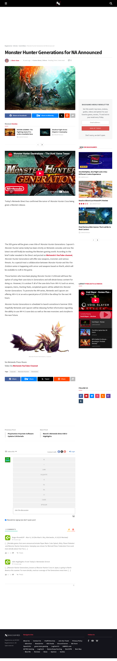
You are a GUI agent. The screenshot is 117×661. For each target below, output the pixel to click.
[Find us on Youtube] (86, 396)
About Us (26, 641)
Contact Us (37, 641)
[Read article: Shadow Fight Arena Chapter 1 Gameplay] (45, 132)
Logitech (40, 649)
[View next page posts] (42, 144)
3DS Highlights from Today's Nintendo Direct (31, 562)
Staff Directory (49, 641)
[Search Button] (111, 3)
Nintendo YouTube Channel (25, 365)
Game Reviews (86, 195)
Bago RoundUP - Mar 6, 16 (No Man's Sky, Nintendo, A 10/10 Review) (40, 537)
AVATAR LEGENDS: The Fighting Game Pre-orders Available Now (25, 132)
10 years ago (27, 60)
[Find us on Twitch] (108, 396)
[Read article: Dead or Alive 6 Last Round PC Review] (95, 189)
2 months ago (23, 137)
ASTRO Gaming (28, 649)
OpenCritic (27, 646)
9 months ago (58, 135)
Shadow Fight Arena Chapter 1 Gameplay (59, 131)
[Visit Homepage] (58, 3)
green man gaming (41, 646)
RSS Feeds (50, 644)
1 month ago (96, 204)
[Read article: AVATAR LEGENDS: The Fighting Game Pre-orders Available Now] (10, 132)
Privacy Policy (77, 641)
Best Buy (78, 649)
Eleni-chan (15, 60)
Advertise (28, 644)
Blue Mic (28, 652)
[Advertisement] (58, 26)
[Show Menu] (6, 3)
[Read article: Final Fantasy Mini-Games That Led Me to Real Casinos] (95, 215)
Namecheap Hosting (54, 649)
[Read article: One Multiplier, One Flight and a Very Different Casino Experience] (95, 160)
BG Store (74, 644)
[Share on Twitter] (61, 115)
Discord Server (62, 644)
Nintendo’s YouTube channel (59, 255)
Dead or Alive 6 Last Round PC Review (93, 200)
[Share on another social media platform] (72, 115)
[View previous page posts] (38, 144)
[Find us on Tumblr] (81, 401)
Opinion (84, 167)
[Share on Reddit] (67, 115)
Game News (37, 60)
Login (73, 451)
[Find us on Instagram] (97, 396)
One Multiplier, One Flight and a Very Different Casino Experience (93, 173)
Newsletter (39, 644)
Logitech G (55, 646)
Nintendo (35, 371)
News (45, 652)
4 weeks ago (84, 177)
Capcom (13, 371)
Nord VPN (68, 649)
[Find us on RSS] (103, 396)
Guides (62, 652)
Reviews (37, 652)
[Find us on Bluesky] (92, 396)
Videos (44, 60)
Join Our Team (63, 641)
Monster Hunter (23, 371)
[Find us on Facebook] (81, 396)
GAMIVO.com (66, 646)
